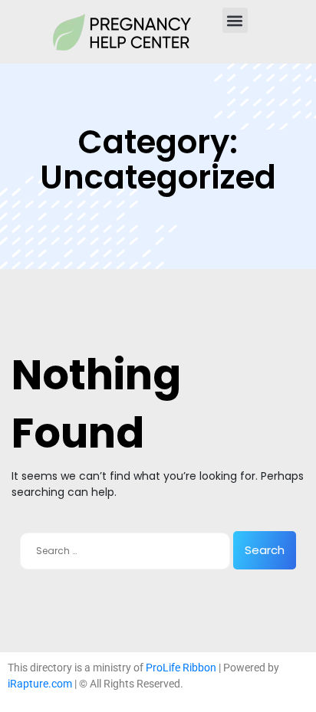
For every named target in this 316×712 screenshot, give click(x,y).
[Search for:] (125, 551)
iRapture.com (40, 684)
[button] (235, 20)
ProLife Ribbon (181, 667)
